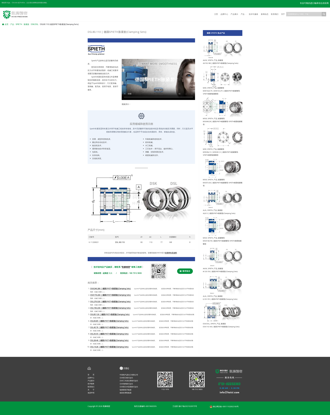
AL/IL (205, 210)
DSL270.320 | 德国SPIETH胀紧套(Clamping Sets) (110, 301)
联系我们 (91, 387)
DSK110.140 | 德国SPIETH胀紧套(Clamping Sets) (221, 326)
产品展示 (91, 380)
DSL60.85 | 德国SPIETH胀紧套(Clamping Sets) (109, 321)
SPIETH (19, 24)
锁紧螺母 (220, 88)
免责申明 (91, 393)
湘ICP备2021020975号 (187, 406)
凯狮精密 (126, 267)
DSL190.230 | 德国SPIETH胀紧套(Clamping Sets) (110, 308)
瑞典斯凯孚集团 (125, 390)
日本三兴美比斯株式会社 (129, 380)
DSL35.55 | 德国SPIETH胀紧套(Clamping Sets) (109, 334)
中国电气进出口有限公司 (129, 375)
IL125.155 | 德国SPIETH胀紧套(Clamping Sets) (220, 299)
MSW (205, 118)
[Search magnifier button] (324, 14)
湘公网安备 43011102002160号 (225, 406)
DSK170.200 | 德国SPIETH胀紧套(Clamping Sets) (110, 295)
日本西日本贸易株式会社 (129, 387)
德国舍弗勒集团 (125, 393)
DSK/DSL (34, 24)
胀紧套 (26, 24)
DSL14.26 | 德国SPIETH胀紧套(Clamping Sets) (109, 347)
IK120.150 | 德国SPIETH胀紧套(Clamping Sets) (220, 271)
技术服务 (91, 383)
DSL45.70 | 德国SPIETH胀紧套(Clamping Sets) (109, 327)
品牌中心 (91, 378)
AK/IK (205, 60)
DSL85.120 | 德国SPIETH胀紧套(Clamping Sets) (110, 314)
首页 (6, 24)
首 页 (91, 374)
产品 (12, 24)
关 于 (91, 389)
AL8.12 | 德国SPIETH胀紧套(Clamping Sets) (219, 213)
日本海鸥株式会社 (126, 384)
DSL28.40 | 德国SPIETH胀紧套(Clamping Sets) (109, 340)
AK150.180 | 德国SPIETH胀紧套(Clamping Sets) (220, 63)
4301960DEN (150, 406)
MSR (204, 88)
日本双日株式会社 (126, 378)
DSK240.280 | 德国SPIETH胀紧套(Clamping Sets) (110, 288)
